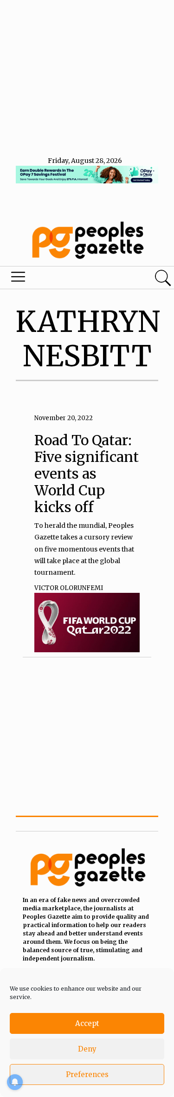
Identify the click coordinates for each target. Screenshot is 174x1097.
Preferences (87, 1074)
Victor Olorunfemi (68, 588)
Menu (59, 279)
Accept (87, 1023)
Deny (87, 1049)
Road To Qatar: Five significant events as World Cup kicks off (86, 473)
